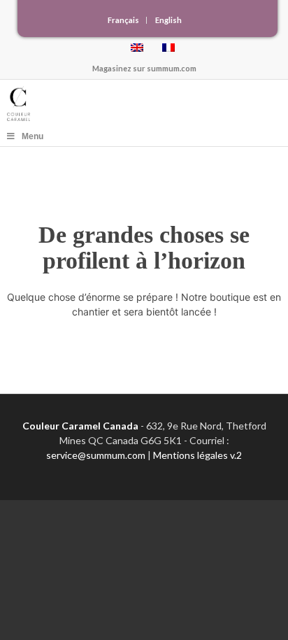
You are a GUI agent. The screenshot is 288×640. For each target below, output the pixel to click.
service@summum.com (95, 455)
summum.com (171, 68)
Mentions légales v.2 (197, 455)
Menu (32, 136)
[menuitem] (124, 20)
